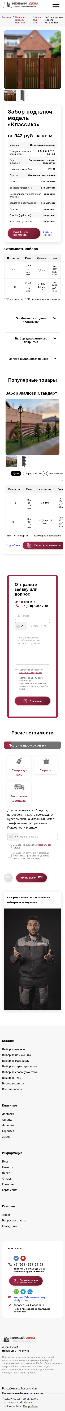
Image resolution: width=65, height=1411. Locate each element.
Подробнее (30, 1406)
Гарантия (8, 1131)
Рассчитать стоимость (20, 233)
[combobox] (21, 626)
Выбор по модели (13, 1049)
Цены (16, 473)
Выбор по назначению (16, 1055)
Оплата (7, 1119)
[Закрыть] (57, 1402)
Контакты (8, 1184)
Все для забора (12, 1089)
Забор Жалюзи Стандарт (31, 393)
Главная (6, 17)
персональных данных (30, 672)
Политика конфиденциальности (22, 1393)
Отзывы (7, 1178)
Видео (6, 1172)
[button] (6, 380)
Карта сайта (10, 1190)
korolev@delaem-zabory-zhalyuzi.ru (30, 1299)
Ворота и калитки (13, 1083)
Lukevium (31, 1388)
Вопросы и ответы (14, 1220)
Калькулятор (10, 1226)
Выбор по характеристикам (19, 1066)
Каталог (8, 1041)
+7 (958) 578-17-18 (34, 606)
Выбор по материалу (15, 1060)
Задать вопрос (47, 233)
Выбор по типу (11, 1077)
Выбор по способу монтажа (20, 20)
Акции (6, 1214)
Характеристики (33, 473)
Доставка (8, 1114)
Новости (7, 1167)
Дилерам (8, 1125)
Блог (5, 1161)
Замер (6, 1136)
